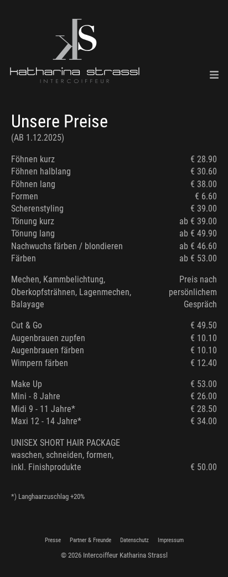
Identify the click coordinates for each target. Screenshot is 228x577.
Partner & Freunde (90, 540)
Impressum (171, 540)
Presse (53, 540)
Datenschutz (134, 540)
